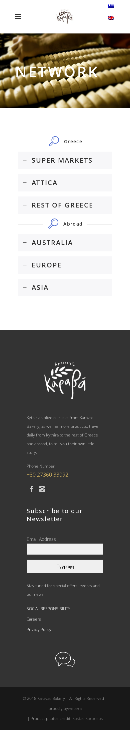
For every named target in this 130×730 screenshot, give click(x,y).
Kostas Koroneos (87, 718)
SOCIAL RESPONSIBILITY (48, 609)
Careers (34, 619)
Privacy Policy (39, 629)
